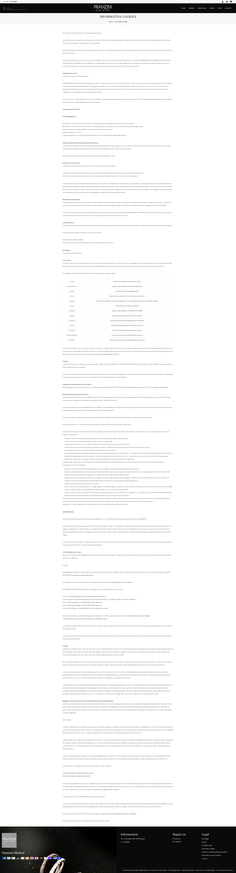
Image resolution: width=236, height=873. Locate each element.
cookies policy (94, 192)
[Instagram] (7, 1)
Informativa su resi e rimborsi (211, 855)
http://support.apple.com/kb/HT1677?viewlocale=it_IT (84, 605)
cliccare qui (97, 33)
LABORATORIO (201, 8)
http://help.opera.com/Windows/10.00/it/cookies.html (84, 602)
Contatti (204, 859)
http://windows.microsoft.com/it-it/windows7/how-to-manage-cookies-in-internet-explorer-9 (105, 599)
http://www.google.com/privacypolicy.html (127, 281)
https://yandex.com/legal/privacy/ (127, 291)
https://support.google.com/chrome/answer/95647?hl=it (87, 596)
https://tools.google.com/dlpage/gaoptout (79, 575)
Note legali (205, 839)
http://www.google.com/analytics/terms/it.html (127, 335)
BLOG (219, 8)
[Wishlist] (231, 1)
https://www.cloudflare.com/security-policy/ (127, 330)
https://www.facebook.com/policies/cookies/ (143, 301)
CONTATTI (228, 8)
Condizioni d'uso (207, 845)
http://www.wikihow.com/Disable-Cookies (93, 619)
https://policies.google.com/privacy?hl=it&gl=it (127, 316)
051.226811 (14, 2)
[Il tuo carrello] (227, 1)
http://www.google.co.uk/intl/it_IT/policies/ (123, 814)
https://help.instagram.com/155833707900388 (127, 311)
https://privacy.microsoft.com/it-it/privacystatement (127, 296)
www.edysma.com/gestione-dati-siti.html (105, 354)
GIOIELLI (212, 8)
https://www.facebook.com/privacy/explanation (111, 301)
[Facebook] (4, 1)
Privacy (204, 842)
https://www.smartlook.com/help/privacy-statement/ (127, 340)
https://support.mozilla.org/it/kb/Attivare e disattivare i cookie (88, 608)
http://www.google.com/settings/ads (120, 582)
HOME (183, 8)
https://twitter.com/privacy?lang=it (127, 306)
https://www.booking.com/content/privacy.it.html (127, 325)
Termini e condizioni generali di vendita (214, 852)
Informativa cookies (208, 849)
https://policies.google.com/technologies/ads (127, 286)
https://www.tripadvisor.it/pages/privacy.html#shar (127, 320)
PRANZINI (191, 8)
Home (110, 22)
